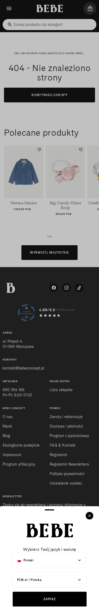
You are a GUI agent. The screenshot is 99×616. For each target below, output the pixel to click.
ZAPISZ (49, 599)
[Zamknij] (89, 515)
